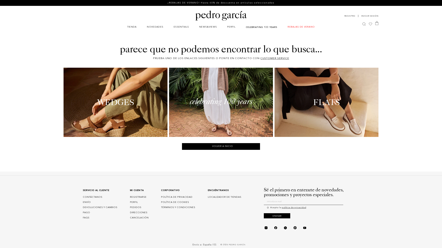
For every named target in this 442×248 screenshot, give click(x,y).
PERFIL (134, 202)
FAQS (86, 218)
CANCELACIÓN (139, 218)
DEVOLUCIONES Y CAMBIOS (100, 207)
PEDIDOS (135, 207)
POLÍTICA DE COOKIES (175, 202)
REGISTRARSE (138, 197)
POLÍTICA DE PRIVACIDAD (177, 197)
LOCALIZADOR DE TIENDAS (224, 197)
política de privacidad (294, 207)
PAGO (86, 212)
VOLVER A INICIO (222, 146)
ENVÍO (87, 202)
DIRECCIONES (138, 212)
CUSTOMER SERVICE (274, 58)
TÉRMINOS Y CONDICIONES (178, 207)
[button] (132, 27)
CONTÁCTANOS (92, 197)
